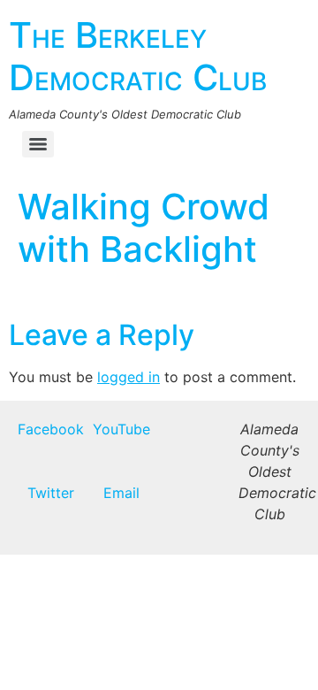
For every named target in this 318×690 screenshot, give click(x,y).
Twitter (50, 493)
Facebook (51, 429)
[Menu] (38, 144)
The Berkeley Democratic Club (138, 56)
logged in (128, 377)
